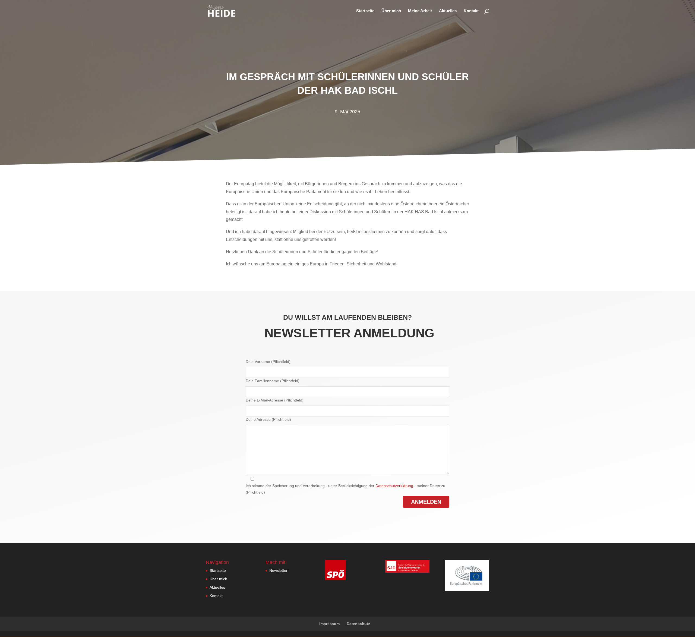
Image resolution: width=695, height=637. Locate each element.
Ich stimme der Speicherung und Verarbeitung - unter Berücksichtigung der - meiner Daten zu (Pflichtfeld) (345, 489)
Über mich (391, 11)
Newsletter (278, 570)
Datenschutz (358, 624)
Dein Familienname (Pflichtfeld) (272, 381)
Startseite (365, 11)
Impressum (329, 624)
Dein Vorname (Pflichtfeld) (268, 361)
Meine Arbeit (420, 11)
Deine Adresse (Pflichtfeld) (268, 419)
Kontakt (471, 11)
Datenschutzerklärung (394, 486)
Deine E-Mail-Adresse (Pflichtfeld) (275, 400)
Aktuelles (448, 11)
